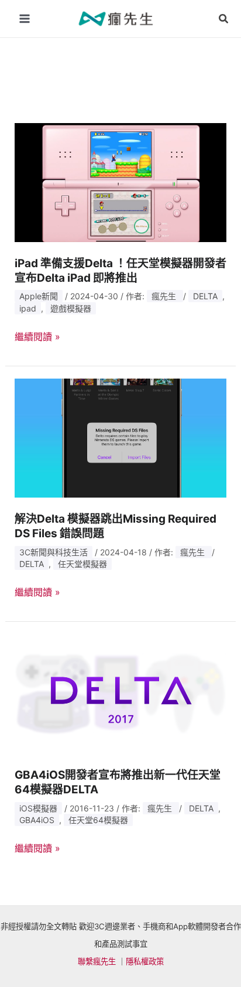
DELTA (205, 296)
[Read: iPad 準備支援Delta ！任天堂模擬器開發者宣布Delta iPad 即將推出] (121, 181)
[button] (224, 19)
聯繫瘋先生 (97, 961)
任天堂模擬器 (82, 564)
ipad (27, 308)
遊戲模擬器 (70, 308)
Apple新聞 (38, 296)
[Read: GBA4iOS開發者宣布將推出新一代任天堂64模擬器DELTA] (121, 693)
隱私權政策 (145, 961)
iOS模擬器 (38, 808)
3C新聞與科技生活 (53, 552)
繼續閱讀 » (37, 337)
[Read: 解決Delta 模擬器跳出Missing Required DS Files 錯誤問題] (121, 437)
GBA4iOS (36, 820)
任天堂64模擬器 (98, 820)
